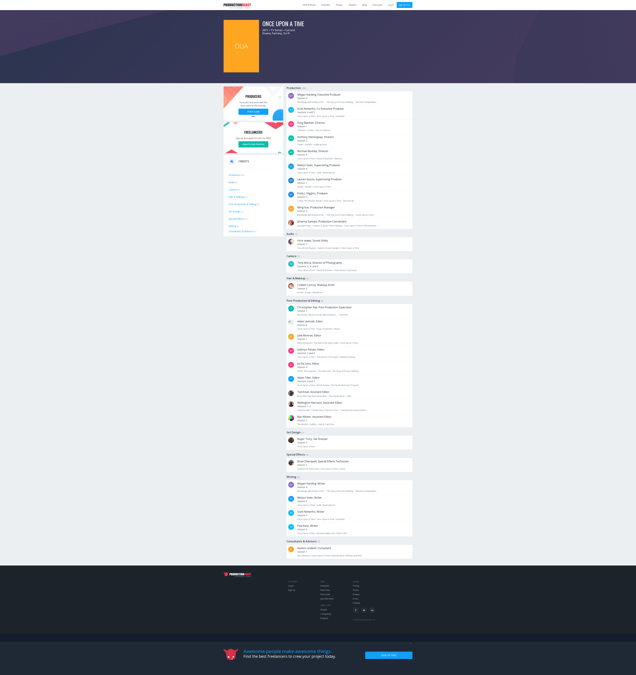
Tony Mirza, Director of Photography (319, 263)
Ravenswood (329, 172)
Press (355, 598)
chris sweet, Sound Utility (312, 240)
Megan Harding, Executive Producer (319, 94)
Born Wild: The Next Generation (312, 396)
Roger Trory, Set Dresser (312, 439)
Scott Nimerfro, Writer (310, 511)
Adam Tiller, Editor (308, 377)
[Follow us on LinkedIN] (372, 610)
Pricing (356, 585)
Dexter (300, 186)
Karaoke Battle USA (326, 533)
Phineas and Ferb (354, 555)
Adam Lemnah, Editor (310, 321)
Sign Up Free (404, 4)
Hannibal (340, 116)
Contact (356, 603)
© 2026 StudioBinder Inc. (364, 619)
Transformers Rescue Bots (353, 410)
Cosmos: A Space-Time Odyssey (327, 225)
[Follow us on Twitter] (364, 610)
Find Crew (325, 590)
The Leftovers (303, 555)
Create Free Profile (253, 144)
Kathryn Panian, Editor (311, 349)
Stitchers (338, 158)
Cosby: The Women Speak (309, 200)
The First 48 (348, 200)
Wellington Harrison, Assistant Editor (319, 403)
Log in (391, 4)
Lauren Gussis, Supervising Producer (319, 179)
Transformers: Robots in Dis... (325, 410)
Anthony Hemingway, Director (315, 137)
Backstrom (318, 292)
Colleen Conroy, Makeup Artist (316, 285)
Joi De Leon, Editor (308, 363)
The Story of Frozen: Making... (340, 102)
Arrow (300, 292)
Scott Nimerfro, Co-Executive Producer (320, 108)
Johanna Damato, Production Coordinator (322, 221)
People (339, 4)
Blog (364, 4)
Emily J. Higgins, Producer (312, 193)
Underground (320, 144)
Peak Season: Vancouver (345, 270)
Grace (342, 468)
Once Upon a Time (306, 116)
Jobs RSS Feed (326, 598)
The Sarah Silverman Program (345, 385)
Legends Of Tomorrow (308, 468)
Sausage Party (303, 225)
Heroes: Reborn (323, 130)
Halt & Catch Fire (326, 424)
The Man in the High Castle (326, 343)
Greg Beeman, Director (311, 123)
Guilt (319, 172)
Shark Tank (342, 533)
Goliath (308, 144)
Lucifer (310, 130)
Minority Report (304, 343)
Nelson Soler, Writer (309, 497)
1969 (348, 396)
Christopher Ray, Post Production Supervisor (324, 307)
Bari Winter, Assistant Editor (314, 417)
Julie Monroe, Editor (309, 335)
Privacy (356, 594)
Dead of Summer (325, 158)
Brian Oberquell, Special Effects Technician (323, 461)
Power (300, 144)
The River (343, 314)
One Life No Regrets (306, 248)
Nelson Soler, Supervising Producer (318, 165)
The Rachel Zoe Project (327, 357)
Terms (356, 590)
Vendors (352, 4)
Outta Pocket (303, 410)
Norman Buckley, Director (312, 151)
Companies (325, 614)
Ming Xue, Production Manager (316, 207)
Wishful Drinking (347, 357)
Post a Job (377, 4)
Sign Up (291, 590)
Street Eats (302, 314)
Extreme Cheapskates (366, 102)
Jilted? (337, 328)
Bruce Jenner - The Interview (317, 371)
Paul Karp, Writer (307, 526)
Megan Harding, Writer (311, 483)
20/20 (300, 371)
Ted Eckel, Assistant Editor (313, 392)
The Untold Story (336, 396)
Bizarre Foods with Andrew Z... (323, 314)
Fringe (308, 292)
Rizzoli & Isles (323, 385)
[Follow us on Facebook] (356, 610)
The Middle (302, 424)
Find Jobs (325, 4)
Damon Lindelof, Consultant (314, 548)
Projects (324, 618)
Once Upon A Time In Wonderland (360, 225)
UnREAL (313, 424)
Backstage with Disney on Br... (311, 102)
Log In (291, 585)
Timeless (301, 130)
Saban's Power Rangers (329, 248)
